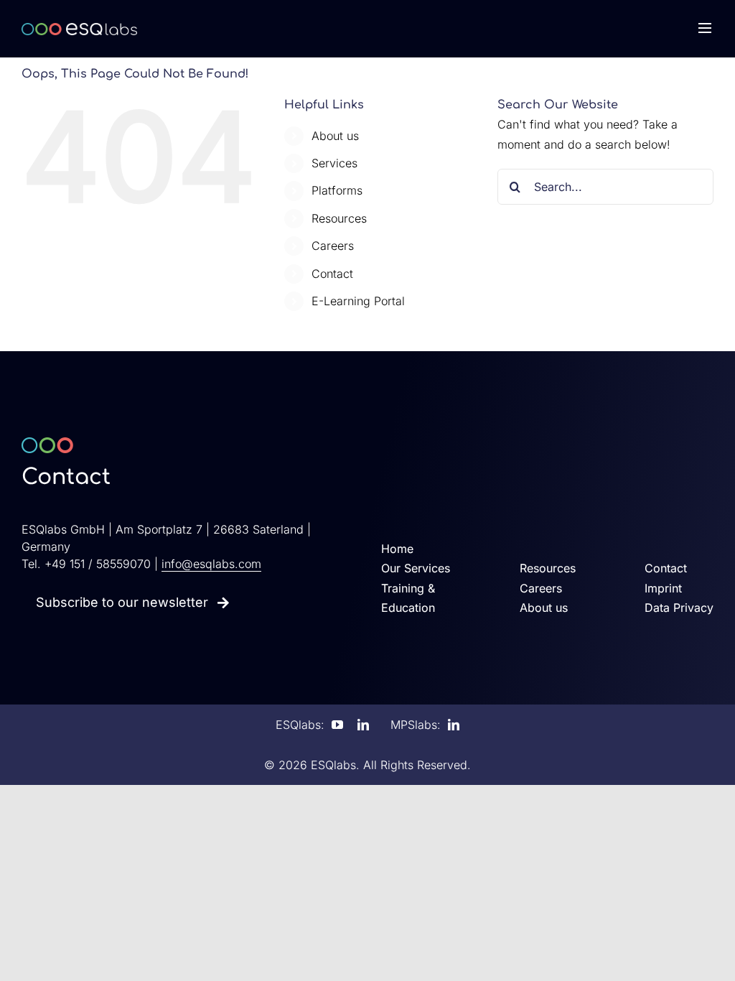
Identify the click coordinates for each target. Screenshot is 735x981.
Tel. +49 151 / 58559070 (86, 564)
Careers (333, 245)
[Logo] (79, 29)
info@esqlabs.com (211, 564)
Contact (332, 273)
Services (334, 163)
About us (335, 136)
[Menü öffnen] (705, 29)
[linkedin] (363, 724)
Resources (339, 218)
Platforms (337, 190)
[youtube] (337, 724)
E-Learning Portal (358, 301)
